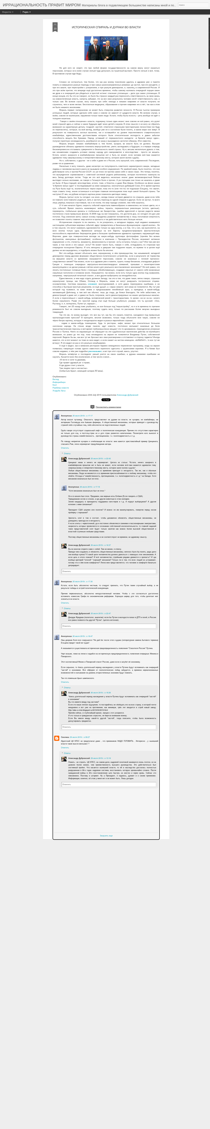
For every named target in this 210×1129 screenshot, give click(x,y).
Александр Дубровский (127, 394)
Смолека (65, 736)
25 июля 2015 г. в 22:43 (100, 458)
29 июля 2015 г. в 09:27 (80, 736)
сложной (92, 283)
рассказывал (95, 351)
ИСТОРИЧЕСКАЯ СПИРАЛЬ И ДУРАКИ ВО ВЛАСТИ (106, 27)
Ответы (67, 453)
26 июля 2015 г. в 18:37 (100, 544)
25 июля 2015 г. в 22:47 (100, 613)
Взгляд (56, 379)
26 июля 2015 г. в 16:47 (82, 635)
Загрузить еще (106, 835)
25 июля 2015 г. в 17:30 (82, 581)
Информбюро (59, 382)
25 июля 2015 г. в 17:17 (82, 415)
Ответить (65, 447)
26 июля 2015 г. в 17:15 (90, 486)
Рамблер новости (61, 387)
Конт (55, 384)
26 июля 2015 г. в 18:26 (100, 692)
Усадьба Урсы (59, 390)
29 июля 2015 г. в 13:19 (100, 757)
